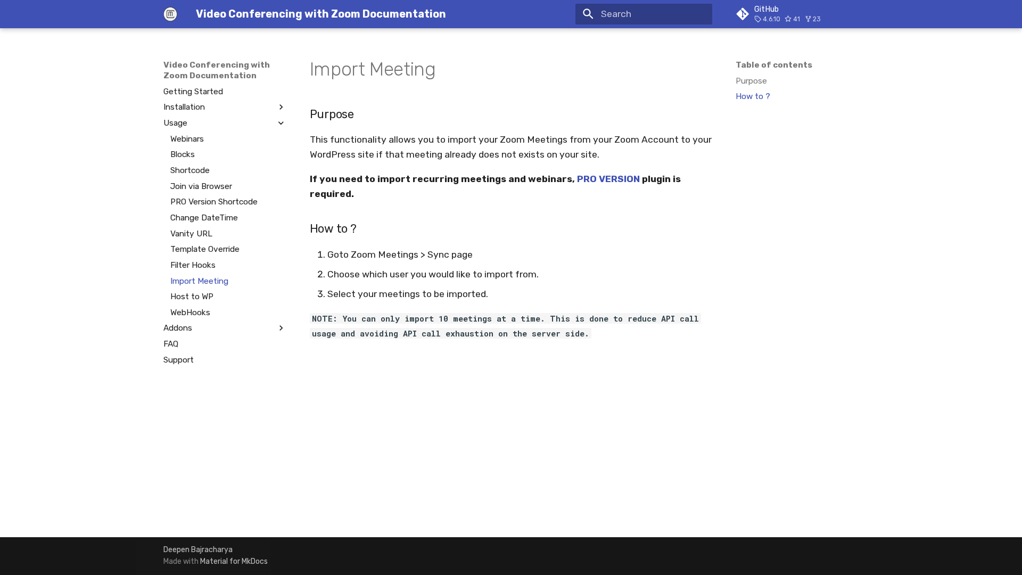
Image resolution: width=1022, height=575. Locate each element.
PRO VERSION (608, 179)
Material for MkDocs (234, 561)
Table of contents (774, 65)
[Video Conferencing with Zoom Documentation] (170, 14)
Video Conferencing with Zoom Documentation (216, 70)
